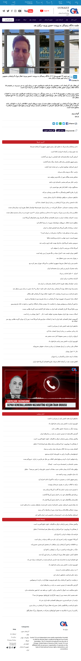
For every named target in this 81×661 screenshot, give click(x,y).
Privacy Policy (11, 640)
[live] (44, 11)
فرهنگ (24, 19)
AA (75, 77)
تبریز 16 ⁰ (39, 2)
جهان (67, 19)
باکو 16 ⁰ (49, 2)
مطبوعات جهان (32, 19)
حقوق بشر (17, 19)
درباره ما (76, 2)
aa (71, 77)
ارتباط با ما (68, 2)
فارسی (13, 2)
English (5, 2)
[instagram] (15, 11)
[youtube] (28, 11)
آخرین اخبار (73, 19)
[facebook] (12, 11)
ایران (40, 19)
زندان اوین (60, 130)
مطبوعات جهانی (24, 637)
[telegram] (3, 11)
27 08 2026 (60, 2)
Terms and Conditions (12, 644)
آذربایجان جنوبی (59, 19)
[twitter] (8, 11)
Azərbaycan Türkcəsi (28, 2)
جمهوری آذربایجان (48, 19)
